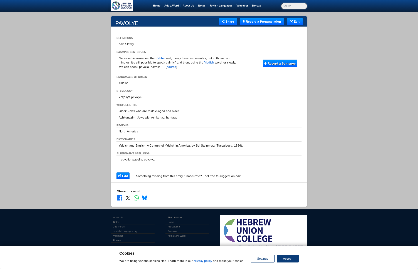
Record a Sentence (281, 63)
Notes (202, 5)
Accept (287, 258)
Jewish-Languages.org (125, 231)
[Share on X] (128, 197)
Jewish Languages (221, 5)
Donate (257, 5)
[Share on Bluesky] (144, 197)
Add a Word (171, 5)
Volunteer (243, 5)
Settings (262, 258)
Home (156, 5)
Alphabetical (174, 226)
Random (172, 231)
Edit (296, 21)
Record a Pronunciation (263, 21)
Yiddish (209, 62)
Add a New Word (176, 235)
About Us (188, 5)
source (171, 67)
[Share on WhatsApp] (136, 197)
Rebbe (160, 58)
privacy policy (203, 260)
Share (229, 21)
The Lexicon (175, 217)
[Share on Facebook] (119, 197)
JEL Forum (119, 226)
